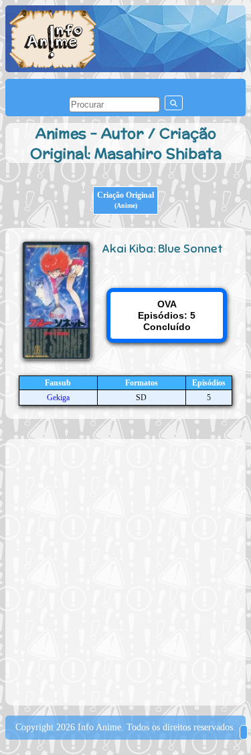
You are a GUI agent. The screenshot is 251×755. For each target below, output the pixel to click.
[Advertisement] (125, 571)
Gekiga (58, 397)
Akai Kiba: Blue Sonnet (162, 248)
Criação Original (125, 199)
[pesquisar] (174, 103)
